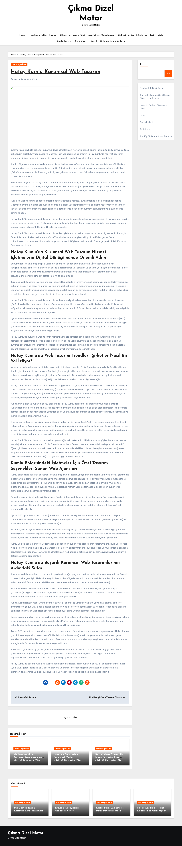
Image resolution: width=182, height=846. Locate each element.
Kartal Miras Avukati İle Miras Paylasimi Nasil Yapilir (109, 757)
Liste (160, 35)
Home (22, 35)
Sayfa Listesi (64, 41)
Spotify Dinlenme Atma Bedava (108, 41)
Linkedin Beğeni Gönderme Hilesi (136, 35)
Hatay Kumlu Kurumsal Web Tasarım (55, 71)
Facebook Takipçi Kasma (42, 35)
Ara (142, 64)
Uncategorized (19, 64)
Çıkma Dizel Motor (26, 833)
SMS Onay (81, 41)
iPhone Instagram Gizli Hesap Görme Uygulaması (87, 35)
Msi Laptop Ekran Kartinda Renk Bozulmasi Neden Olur (27, 757)
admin (17, 79)
